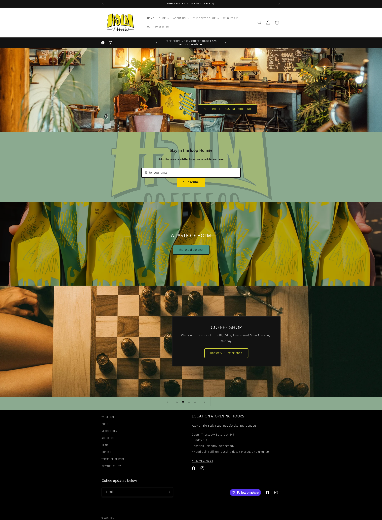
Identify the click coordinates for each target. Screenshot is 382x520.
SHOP (104, 424)
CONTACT (106, 452)
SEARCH (106, 445)
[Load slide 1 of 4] (177, 402)
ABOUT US (107, 438)
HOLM (113, 518)
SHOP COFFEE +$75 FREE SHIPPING (227, 109)
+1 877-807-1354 (202, 461)
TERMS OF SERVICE (113, 459)
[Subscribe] (168, 492)
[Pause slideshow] (214, 401)
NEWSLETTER (109, 431)
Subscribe (191, 182)
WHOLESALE (108, 417)
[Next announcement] (279, 4)
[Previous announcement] (102, 4)
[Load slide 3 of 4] (189, 402)
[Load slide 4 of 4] (195, 402)
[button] (164, 18)
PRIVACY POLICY (111, 466)
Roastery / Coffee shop (226, 353)
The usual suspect (191, 250)
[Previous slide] (167, 401)
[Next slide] (204, 401)
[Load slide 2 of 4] (183, 402)
